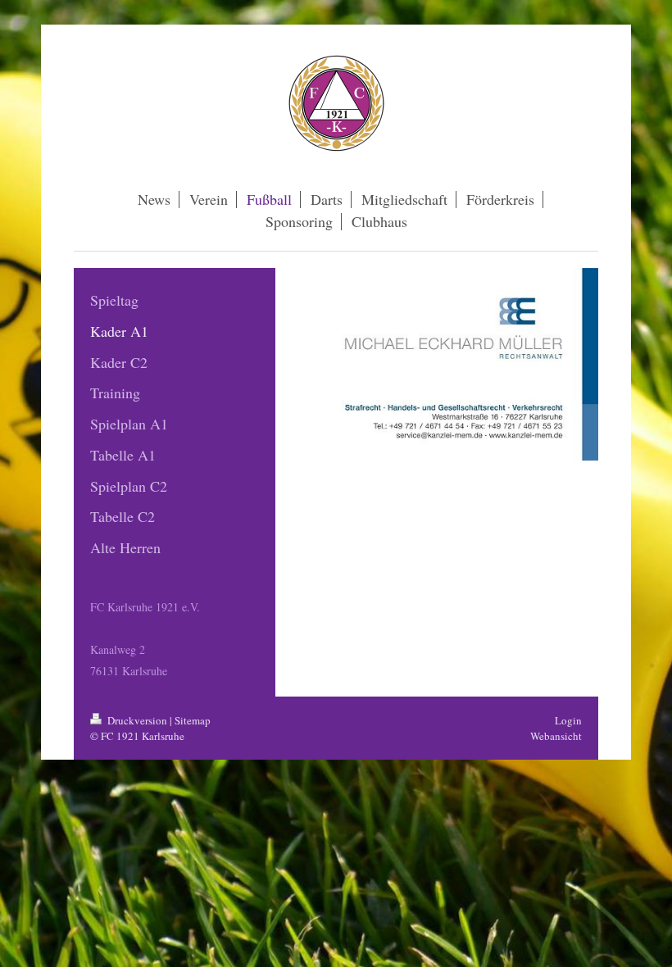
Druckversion (137, 720)
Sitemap (193, 720)
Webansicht (556, 736)
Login (568, 720)
